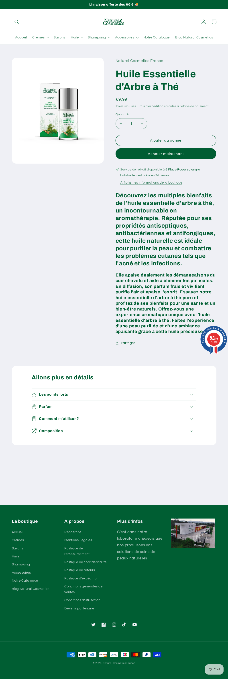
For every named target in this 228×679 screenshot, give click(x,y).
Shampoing (21, 564)
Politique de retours (79, 570)
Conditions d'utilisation (82, 600)
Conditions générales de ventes (83, 589)
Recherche (72, 532)
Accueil (17, 532)
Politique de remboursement (77, 551)
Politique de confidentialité (85, 562)
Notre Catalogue (25, 580)
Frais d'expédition (150, 106)
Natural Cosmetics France (119, 663)
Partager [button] (128, 343)
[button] (17, 22)
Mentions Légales (78, 540)
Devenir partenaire (79, 608)
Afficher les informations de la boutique (151, 182)
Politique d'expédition (81, 578)
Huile (16, 556)
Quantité (122, 114)
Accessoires (21, 572)
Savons (17, 548)
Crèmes (18, 540)
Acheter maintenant (166, 154)
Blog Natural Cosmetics (30, 589)
